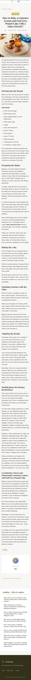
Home (3, 670)
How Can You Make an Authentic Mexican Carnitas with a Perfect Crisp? (15, 625)
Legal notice (10, 670)
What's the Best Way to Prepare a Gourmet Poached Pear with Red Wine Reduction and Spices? (15, 606)
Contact (17, 670)
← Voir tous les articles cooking (11, 578)
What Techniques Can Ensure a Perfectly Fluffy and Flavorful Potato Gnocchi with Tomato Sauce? (15, 644)
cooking (9, 9)
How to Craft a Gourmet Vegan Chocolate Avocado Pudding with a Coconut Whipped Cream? (15, 613)
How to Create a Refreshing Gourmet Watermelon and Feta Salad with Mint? (15, 620)
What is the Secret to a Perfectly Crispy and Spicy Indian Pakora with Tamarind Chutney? (15, 599)
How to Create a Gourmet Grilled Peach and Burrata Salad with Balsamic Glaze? (15, 631)
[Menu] (18, 1)
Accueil (4, 9)
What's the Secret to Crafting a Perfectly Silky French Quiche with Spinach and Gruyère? (15, 637)
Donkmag (9, 661)
